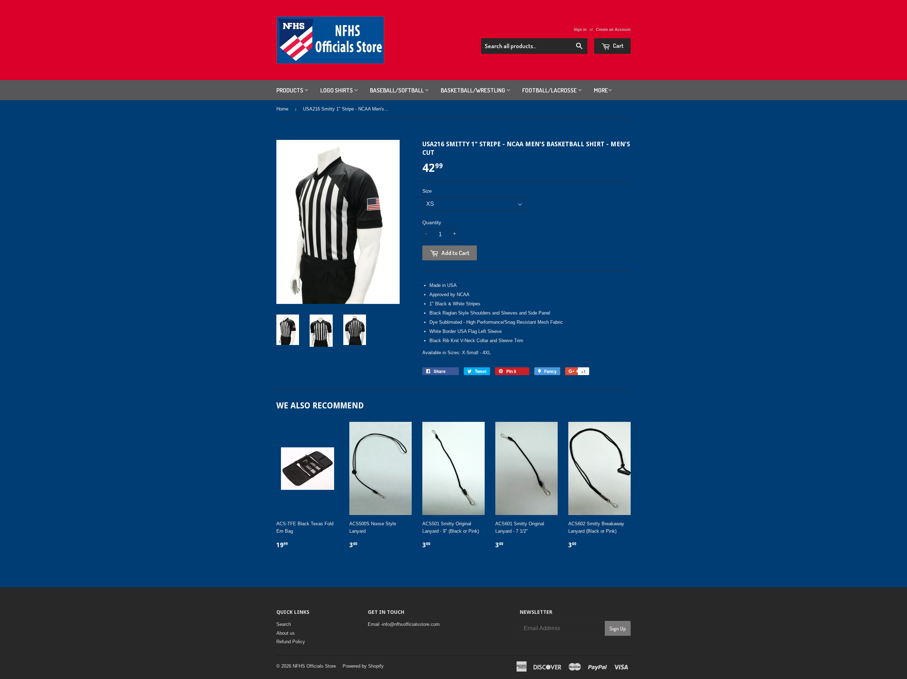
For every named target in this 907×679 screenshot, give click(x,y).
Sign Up (617, 628)
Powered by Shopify (363, 666)
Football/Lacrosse (550, 90)
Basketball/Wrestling (473, 90)
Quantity (431, 222)
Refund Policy (290, 641)
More (601, 90)
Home (282, 109)
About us (285, 633)
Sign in (580, 29)
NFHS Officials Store (314, 666)
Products (290, 90)
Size (427, 191)
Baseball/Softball (397, 90)
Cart (618, 45)
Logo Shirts (337, 90)
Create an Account (613, 29)
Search (283, 624)
